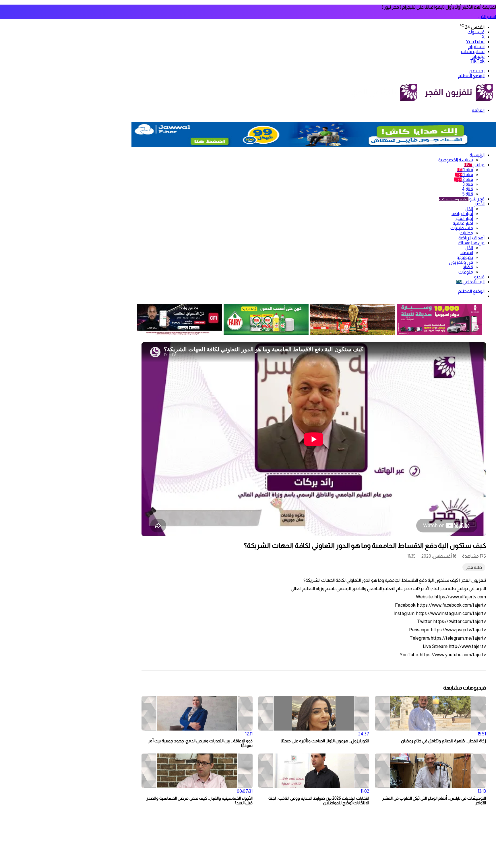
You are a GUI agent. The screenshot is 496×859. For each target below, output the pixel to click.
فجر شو (462, 198)
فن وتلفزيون (461, 262)
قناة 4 (467, 189)
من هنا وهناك (471, 242)
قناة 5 (467, 194)
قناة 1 (465, 169)
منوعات (465, 272)
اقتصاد (466, 252)
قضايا (468, 267)
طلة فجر (474, 567)
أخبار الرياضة (462, 213)
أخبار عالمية (463, 223)
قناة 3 (467, 184)
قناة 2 (463, 179)
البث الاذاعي (470, 281)
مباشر (474, 164)
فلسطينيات (461, 228)
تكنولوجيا (465, 257)
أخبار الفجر (464, 218)
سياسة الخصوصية (455, 159)
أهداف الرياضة (471, 237)
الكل (469, 208)
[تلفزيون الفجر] (420, 100)
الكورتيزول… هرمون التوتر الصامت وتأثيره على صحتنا (325, 741)
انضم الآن (487, 16)
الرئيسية (477, 155)
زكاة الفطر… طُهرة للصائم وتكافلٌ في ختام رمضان (443, 741)
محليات (466, 233)
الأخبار (479, 203)
